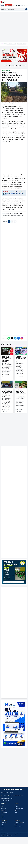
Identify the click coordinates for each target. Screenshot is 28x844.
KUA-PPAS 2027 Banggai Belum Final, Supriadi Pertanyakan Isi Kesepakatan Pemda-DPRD (7, 359)
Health (16, 810)
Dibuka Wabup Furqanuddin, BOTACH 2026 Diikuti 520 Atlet (21, 357)
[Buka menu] (27, 5)
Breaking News (4, 812)
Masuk (2, 5)
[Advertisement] (14, 27)
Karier (2, 826)
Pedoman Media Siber (19, 822)
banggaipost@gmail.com (7, 798)
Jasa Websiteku (8, 835)
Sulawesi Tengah (21, 43)
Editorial (2, 817)
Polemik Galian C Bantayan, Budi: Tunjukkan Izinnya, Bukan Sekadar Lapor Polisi (20, 392)
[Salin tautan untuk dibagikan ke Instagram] (21, 338)
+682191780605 (6, 800)
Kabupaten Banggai (11, 43)
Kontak (2, 829)
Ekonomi (16, 806)
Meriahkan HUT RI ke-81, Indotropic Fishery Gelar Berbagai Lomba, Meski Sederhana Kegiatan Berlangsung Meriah (7, 393)
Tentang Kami (4, 822)
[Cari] (26, 9)
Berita (2, 806)
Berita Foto (3, 808)
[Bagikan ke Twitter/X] (12, 338)
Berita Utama (10, 64)
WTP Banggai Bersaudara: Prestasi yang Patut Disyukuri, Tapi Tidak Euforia (13, 193)
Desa (2, 814)
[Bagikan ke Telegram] (15, 338)
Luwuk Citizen (5, 382)
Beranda (5, 64)
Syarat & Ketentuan (19, 826)
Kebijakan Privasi (18, 824)
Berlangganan (9, 5)
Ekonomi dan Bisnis (19, 808)
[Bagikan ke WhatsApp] (8, 338)
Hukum (16, 812)
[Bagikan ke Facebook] (18, 338)
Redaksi (2, 824)
